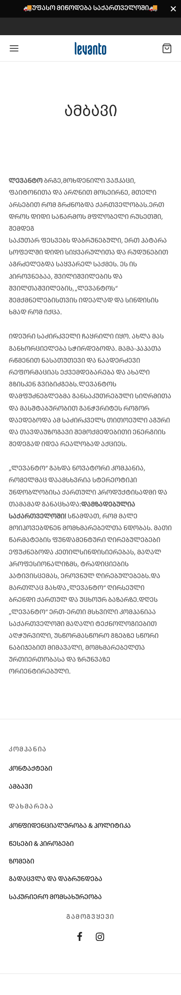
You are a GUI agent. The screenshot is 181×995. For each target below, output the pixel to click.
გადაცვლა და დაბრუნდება (55, 879)
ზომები (21, 861)
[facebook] (79, 938)
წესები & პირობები (41, 844)
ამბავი (21, 787)
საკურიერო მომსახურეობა (55, 897)
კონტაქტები (30, 769)
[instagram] (100, 938)
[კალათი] (167, 48)
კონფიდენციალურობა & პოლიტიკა (70, 826)
